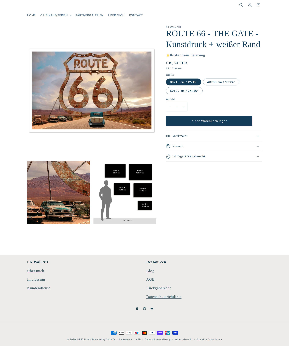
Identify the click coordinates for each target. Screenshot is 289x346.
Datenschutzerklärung (158, 339)
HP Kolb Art (84, 339)
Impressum (36, 279)
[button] (55, 15)
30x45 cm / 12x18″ (183, 82)
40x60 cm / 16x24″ (221, 82)
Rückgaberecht (158, 288)
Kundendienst (38, 288)
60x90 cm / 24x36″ (184, 90)
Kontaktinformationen (209, 339)
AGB (150, 279)
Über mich (35, 271)
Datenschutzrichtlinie (164, 297)
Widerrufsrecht (184, 339)
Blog (150, 271)
